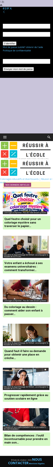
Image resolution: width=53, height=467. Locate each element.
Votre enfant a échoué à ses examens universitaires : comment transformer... (23, 266)
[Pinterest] (8, 8)
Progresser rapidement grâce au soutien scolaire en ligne (26, 396)
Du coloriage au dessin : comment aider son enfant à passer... (23, 310)
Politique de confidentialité (17, 50)
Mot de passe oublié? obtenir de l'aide (23, 47)
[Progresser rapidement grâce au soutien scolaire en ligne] (26, 379)
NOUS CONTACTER (25, 461)
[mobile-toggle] (4, 137)
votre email (9, 65)
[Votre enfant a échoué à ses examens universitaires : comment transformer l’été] (26, 247)
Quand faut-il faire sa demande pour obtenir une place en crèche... (25, 354)
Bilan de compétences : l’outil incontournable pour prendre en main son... (26, 439)
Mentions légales (37, 463)
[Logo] (26, 157)
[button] (49, 137)
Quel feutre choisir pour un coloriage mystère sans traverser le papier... (22, 222)
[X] (10, 8)
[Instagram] (6, 8)
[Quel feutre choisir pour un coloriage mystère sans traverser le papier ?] (26, 203)
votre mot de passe (13, 39)
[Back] (4, 12)
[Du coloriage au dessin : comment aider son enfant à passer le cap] (26, 291)
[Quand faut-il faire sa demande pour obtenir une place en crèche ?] (26, 335)
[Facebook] (4, 8)
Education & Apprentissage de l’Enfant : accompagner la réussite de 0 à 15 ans (26, 256)
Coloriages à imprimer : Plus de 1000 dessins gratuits (25, 212)
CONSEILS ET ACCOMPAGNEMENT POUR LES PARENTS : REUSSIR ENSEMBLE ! (25, 428)
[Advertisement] (26, 105)
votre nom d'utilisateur (15, 30)
